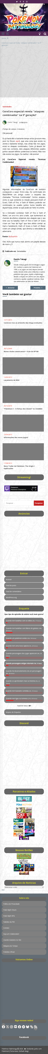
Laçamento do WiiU (11, 380)
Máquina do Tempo (10, 946)
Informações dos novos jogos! (16, 437)
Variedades (7, 106)
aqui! (17, 141)
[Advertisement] (24, 73)
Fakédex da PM (9, 922)
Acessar (9, 579)
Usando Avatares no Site (12, 940)
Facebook (24, 1037)
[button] (39, 33)
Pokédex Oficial (9, 952)
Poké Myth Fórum (9, 910)
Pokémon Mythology (9, 1049)
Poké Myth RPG (9, 916)
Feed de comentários (13, 591)
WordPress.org (11, 597)
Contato (6, 928)
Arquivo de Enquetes (13, 712)
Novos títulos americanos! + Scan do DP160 (21, 351)
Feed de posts (11, 585)
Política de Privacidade (11, 904)
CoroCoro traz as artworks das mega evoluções (23, 323)
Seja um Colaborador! (11, 934)
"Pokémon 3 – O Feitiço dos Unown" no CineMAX (23, 409)
